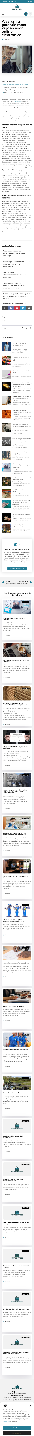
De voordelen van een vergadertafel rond (15, 877)
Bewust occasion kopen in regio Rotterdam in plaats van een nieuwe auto (21, 426)
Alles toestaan (17, 1428)
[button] (30, 1406)
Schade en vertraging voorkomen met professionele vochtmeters (21, 412)
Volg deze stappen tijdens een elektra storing (16, 1223)
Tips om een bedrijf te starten (13, 1006)
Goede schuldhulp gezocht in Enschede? (13, 1136)
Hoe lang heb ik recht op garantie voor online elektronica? (17, 264)
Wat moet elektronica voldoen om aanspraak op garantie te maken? (17, 285)
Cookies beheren (17, 1433)
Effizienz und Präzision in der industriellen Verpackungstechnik (15, 704)
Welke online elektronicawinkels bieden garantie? (17, 274)
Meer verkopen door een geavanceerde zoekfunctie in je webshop (21, 465)
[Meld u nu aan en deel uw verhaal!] (17, 544)
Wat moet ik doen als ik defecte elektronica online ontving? (17, 253)
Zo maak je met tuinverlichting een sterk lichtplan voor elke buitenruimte (22, 384)
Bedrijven (7, 39)
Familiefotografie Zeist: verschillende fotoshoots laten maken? (16, 1353)
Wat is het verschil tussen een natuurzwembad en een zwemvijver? (21, 502)
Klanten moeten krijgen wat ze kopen (15, 85)
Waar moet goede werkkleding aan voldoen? (15, 1050)
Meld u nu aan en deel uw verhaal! (17, 549)
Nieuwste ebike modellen (12, 1093)
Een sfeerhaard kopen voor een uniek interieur (16, 1266)
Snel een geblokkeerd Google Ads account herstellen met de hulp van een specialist (21, 440)
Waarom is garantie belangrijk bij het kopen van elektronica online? (17, 296)
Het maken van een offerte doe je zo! (16, 963)
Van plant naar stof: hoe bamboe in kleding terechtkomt (19, 345)
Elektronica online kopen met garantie (15, 87)
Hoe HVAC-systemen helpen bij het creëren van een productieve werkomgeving (15, 791)
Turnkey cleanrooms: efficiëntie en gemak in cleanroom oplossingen (15, 833)
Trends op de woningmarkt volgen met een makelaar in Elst (21, 358)
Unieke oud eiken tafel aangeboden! (16, 1309)
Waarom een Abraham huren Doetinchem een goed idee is (13, 920)
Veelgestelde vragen (9, 90)
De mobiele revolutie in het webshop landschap (16, 660)
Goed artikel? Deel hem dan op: (14, 92)
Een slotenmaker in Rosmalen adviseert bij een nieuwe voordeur (21, 398)
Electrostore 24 (17, 101)
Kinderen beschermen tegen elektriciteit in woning (13, 1180)
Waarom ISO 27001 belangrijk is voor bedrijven (15, 747)
